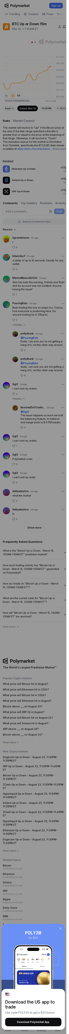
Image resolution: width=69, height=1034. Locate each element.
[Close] (60, 928)
